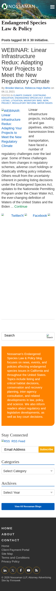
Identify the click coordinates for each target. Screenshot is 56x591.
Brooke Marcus (14, 87)
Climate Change (22, 95)
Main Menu (52, 7)
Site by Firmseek (10, 580)
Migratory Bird (33, 100)
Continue (20, 206)
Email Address (14, 449)
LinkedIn (5, 570)
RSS (36, 570)
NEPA (45, 100)
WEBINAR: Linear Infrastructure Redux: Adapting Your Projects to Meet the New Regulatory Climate (25, 65)
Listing (5, 100)
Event (47, 98)
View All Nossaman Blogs (28, 506)
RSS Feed (18, 441)
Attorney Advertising (39, 577)
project (6, 103)
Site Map (7, 553)
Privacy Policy (10, 561)
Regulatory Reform (24, 103)
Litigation (17, 100)
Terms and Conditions (15, 557)
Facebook (20, 570)
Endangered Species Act (29, 98)
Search (9, 335)
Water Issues (44, 103)
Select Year (11, 492)
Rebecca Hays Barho (37, 87)
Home (7, 528)
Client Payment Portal (15, 549)
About (8, 534)
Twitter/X (12, 570)
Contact (10, 540)
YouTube (28, 570)
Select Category (14, 471)
